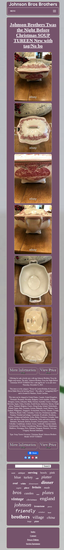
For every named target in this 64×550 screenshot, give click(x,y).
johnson (22, 505)
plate (36, 521)
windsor (41, 512)
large (29, 521)
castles (28, 493)
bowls (43, 472)
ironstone (39, 506)
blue (17, 477)
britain (36, 487)
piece (26, 488)
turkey (28, 477)
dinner (47, 482)
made (47, 487)
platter (47, 477)
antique (21, 473)
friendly (25, 510)
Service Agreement (33, 544)
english (18, 488)
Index (33, 532)
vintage (17, 499)
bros (17, 492)
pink (52, 472)
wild (37, 478)
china (51, 517)
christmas (32, 499)
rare (37, 494)
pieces (50, 507)
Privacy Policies (33, 540)
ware (13, 473)
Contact (33, 536)
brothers (20, 516)
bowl (49, 512)
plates (48, 492)
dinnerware (33, 484)
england (47, 498)
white (23, 483)
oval (15, 483)
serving (32, 472)
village (38, 517)
